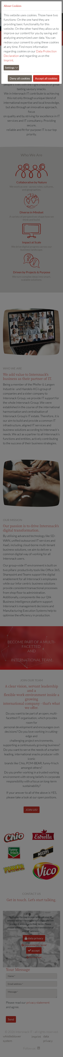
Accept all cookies (46, 78)
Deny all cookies (20, 78)
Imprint (8, 60)
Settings (10, 67)
